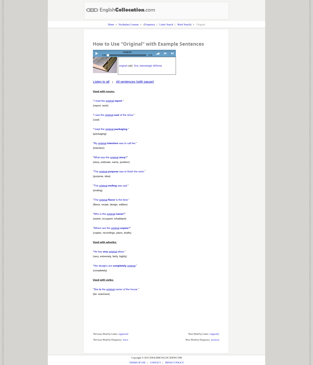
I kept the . (111, 129)
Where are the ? (112, 228)
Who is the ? (109, 213)
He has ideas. (109, 251)
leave (125, 339)
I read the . (108, 100)
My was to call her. (115, 143)
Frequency (150, 24)
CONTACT (155, 362)
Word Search (184, 24)
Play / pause (96, 53)
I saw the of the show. (114, 114)
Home (111, 24)
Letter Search (166, 24)
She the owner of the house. (116, 289)
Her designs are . (115, 265)
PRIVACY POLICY (174, 362)
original (123, 65)
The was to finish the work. (119, 171)
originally (214, 334)
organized (123, 334)
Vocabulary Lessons (128, 24)
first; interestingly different (148, 65)
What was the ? (110, 157)
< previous (165, 53)
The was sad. (111, 185)
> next (172, 53)
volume (157, 53)
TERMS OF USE (137, 362)
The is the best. (111, 199)
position (215, 339)
